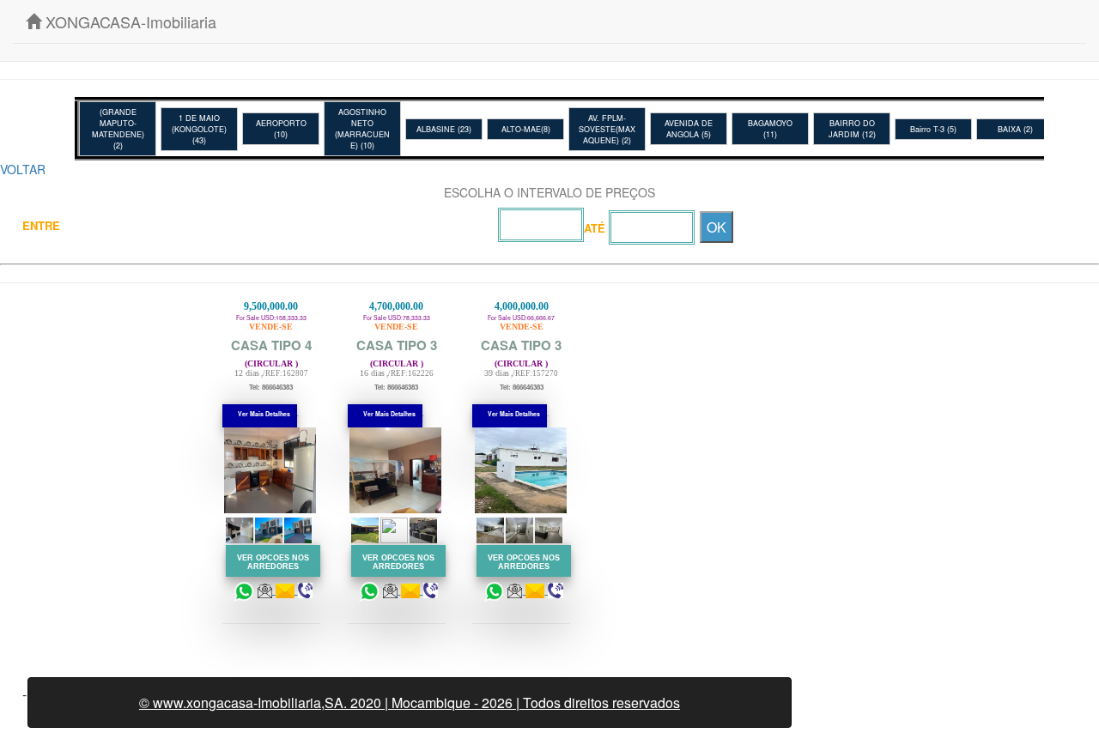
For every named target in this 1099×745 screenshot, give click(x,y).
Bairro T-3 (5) (933, 129)
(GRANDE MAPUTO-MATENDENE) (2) (118, 128)
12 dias (246, 373)
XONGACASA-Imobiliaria (128, 21)
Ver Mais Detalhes (264, 413)
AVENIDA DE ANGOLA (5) (689, 129)
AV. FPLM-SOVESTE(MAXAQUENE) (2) (607, 129)
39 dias (496, 373)
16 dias (372, 373)
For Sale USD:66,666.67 (521, 352)
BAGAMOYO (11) (770, 129)
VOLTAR (23, 169)
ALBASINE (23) (443, 129)
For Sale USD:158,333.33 (271, 352)
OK (716, 227)
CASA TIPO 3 (396, 345)
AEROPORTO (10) (281, 129)
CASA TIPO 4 (271, 345)
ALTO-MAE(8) (525, 129)
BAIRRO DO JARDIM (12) (852, 129)
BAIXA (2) (1015, 129)
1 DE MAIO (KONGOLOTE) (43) (199, 129)
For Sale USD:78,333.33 (396, 352)
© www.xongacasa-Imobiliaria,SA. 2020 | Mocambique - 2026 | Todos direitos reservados (409, 702)
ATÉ (594, 228)
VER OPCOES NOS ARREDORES (273, 558)
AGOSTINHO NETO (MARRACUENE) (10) (362, 128)
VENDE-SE (271, 326)
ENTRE (41, 225)
